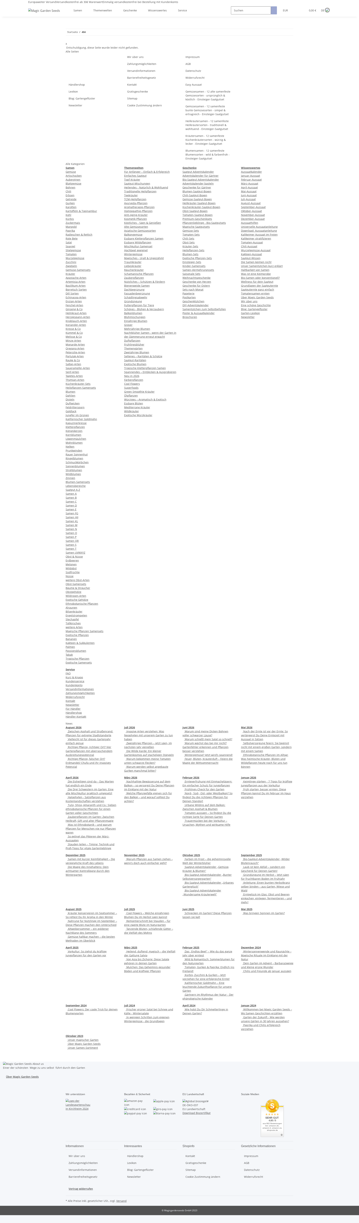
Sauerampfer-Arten (78, 368)
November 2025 (134, 855)
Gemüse (71, 172)
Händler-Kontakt (76, 716)
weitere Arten (74, 627)
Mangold (71, 226)
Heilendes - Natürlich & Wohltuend (146, 187)
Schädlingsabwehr (135, 297)
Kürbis (70, 219)
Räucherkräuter (134, 270)
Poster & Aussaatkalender (198, 313)
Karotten (71, 207)
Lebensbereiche (76, 486)
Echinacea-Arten (76, 297)
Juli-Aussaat (248, 199)
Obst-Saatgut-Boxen (195, 211)
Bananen (71, 639)
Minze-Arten (73, 340)
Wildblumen (73, 474)
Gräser (128, 325)
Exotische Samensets (79, 662)
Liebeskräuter (132, 266)
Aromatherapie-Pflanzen (139, 207)
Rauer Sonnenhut (77, 454)
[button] (296, 10)
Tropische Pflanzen (77, 658)
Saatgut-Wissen (250, 258)
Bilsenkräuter (74, 611)
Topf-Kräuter (132, 179)
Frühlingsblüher (134, 344)
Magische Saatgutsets (196, 226)
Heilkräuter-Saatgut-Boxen (199, 203)
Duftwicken (73, 403)
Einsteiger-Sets (191, 262)
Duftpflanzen (132, 340)
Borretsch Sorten (76, 289)
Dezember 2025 (75, 855)
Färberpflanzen (133, 380)
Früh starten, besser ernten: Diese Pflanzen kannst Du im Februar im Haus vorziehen (266, 793)
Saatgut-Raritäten (135, 360)
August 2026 (74, 727)
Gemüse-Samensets (78, 270)
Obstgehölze (73, 592)
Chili (68, 191)
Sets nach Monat (192, 289)
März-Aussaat (249, 183)
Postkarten (189, 297)
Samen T (71, 548)
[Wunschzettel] (302, 10)
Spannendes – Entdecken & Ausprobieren (150, 372)
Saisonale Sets (191, 274)
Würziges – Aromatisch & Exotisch (145, 399)
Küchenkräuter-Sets (78, 384)
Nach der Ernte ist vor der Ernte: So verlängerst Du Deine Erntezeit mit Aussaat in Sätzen (264, 735)
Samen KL (72, 521)
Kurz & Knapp (74, 677)
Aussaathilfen (249, 223)
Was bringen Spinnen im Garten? (264, 913)
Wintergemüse (133, 254)
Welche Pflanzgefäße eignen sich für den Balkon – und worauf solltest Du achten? (148, 797)
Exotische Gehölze (77, 599)
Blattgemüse (73, 183)
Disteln (70, 399)
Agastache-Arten (76, 278)
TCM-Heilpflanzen (135, 199)
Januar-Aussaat (250, 175)
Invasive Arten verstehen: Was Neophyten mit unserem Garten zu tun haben (148, 735)
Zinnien (70, 478)
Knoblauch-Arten (76, 321)
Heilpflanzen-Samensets (81, 387)
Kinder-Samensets (193, 266)
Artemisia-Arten (75, 281)
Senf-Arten (72, 372)
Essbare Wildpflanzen (137, 242)
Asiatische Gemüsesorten (140, 230)
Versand (121, 1201)
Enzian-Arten (74, 301)
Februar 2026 (190, 777)
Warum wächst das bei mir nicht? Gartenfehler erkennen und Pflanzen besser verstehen (205, 747)
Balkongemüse (133, 234)
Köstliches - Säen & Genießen (142, 223)
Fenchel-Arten (74, 305)
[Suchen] (274, 10)
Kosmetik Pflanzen (135, 219)
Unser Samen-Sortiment (82, 1047)
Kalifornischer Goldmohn (81, 419)
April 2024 (188, 1005)
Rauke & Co (73, 360)
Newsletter (75, 105)
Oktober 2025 (191, 855)
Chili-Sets (188, 238)
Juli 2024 (129, 1005)
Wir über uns (135, 57)
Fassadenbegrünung (137, 293)
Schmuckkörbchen (77, 462)
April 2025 (72, 947)
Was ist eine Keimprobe (256, 274)
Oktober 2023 (74, 1036)
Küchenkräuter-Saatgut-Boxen (201, 207)
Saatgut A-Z (73, 490)
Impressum (192, 57)
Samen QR (72, 541)
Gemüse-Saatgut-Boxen (197, 199)
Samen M (71, 525)
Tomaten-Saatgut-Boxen (197, 215)
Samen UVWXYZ (75, 552)
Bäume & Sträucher (78, 588)
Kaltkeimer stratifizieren (256, 238)
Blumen (70, 391)
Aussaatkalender (251, 172)
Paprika (70, 230)
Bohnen (70, 187)
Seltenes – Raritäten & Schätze (143, 356)
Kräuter (70, 274)
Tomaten (71, 254)
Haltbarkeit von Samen (255, 270)
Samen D (71, 505)
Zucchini (71, 262)
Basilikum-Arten (76, 285)
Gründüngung (133, 301)
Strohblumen (74, 470)
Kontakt (132, 84)
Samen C (71, 501)
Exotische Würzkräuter (138, 415)
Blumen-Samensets (78, 482)
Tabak (69, 654)
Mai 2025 (246, 909)
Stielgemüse (73, 250)
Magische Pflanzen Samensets (84, 631)
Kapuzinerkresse (76, 423)
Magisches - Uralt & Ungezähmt (144, 258)
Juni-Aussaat (249, 195)
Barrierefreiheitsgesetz (141, 77)
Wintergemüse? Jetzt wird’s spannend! (208, 755)
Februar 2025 (190, 947)
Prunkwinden (74, 450)
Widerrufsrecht (195, 77)
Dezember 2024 (251, 947)
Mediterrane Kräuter (137, 407)
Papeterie (188, 293)
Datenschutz (193, 71)
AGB (188, 64)
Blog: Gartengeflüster (82, 98)
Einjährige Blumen (135, 321)
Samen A (71, 493)
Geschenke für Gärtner (196, 187)
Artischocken (74, 175)
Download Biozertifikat (196, 1113)
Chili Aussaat (249, 246)
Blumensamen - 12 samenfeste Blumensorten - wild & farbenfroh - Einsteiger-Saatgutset (207, 154)
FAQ (68, 673)
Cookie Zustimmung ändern (144, 105)
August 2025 (74, 909)
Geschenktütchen (193, 301)
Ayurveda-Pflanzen (136, 203)
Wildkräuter (131, 411)
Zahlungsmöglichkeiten (141, 64)
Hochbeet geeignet (136, 250)
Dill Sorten (72, 293)
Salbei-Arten (73, 364)
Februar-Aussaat (251, 179)
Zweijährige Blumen (136, 352)
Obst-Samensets (76, 584)
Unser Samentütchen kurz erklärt (262, 266)
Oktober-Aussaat (251, 211)
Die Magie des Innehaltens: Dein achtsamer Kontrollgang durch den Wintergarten (88, 871)
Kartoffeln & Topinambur (81, 211)
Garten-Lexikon (250, 313)
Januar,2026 (248, 777)
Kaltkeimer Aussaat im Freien (259, 234)
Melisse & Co (74, 336)
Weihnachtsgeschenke (196, 278)
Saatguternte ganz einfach (257, 289)
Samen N (71, 529)
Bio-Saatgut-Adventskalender (200, 179)
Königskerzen (74, 431)
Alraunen (71, 607)
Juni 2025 (188, 909)
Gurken (70, 203)
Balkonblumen (133, 313)
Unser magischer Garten (83, 1040)
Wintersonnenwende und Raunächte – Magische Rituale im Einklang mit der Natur (266, 955)
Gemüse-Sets (190, 230)
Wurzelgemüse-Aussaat (256, 250)
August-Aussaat (251, 203)
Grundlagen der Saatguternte (259, 285)
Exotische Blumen (135, 364)
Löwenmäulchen (76, 439)
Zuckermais (73, 223)
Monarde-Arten (75, 344)
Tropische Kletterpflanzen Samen (145, 368)
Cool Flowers (132, 384)
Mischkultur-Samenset (138, 246)
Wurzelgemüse (75, 258)
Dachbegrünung (134, 289)
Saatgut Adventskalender (198, 172)
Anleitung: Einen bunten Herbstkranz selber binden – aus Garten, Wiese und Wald (265, 886)
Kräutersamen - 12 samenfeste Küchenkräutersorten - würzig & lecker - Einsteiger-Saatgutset (205, 139)
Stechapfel (72, 619)
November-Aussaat (253, 215)
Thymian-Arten (75, 380)
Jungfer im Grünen (77, 415)
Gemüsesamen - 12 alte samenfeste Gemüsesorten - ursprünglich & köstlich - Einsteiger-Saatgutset (207, 95)
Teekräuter (131, 195)
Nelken (70, 446)
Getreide (71, 199)
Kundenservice (75, 681)
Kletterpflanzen (75, 427)
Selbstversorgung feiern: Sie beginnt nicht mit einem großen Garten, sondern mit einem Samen (266, 747)
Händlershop (77, 84)
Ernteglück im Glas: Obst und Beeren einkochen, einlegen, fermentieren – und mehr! (266, 898)
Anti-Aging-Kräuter (136, 215)
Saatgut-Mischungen (137, 183)
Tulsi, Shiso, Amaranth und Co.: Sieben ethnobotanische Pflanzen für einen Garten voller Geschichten (91, 809)
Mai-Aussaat (249, 191)
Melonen (71, 564)
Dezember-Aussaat (253, 219)
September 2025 (251, 855)
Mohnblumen (74, 442)
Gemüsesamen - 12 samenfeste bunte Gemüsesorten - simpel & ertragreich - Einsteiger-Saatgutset (207, 110)
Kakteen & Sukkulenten (80, 643)
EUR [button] (286, 10)
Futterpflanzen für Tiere (139, 305)
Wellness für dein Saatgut (257, 281)
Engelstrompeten (76, 615)
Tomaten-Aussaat (252, 242)
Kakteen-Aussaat (251, 254)
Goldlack (71, 411)
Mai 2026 (246, 727)
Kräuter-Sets (190, 246)
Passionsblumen (76, 651)
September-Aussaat (253, 207)
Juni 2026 (188, 727)
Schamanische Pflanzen (139, 274)
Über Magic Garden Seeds (257, 297)
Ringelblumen (74, 458)
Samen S (71, 545)
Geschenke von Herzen (196, 281)
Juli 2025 (129, 909)
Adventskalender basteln (198, 183)
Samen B (71, 497)
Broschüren (189, 317)
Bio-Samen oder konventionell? (260, 278)
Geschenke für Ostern (196, 285)
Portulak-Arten (75, 356)
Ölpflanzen (131, 395)
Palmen (70, 647)
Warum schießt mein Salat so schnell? (208, 739)
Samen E (71, 509)
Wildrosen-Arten (76, 596)
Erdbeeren (72, 560)
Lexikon (73, 91)
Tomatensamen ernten (255, 293)
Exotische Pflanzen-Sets (197, 258)
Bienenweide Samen (137, 285)
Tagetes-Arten (74, 376)
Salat (69, 242)
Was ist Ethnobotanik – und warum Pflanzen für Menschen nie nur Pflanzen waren (91, 828)
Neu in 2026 (131, 376)
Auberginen (73, 179)
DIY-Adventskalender (195, 305)
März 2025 (130, 947)
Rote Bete (72, 238)
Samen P (71, 537)
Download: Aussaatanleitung (259, 230)
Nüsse (69, 576)
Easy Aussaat (193, 84)
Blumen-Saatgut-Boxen (196, 191)
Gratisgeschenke (137, 91)
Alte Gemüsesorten (136, 226)
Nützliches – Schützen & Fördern (144, 281)
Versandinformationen (141, 71)
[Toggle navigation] (33, 7)
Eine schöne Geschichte (256, 305)
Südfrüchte (73, 572)
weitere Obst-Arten (78, 580)
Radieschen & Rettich (79, 234)
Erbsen (70, 195)
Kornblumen (73, 435)
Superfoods (131, 387)
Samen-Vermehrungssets (198, 270)
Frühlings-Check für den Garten (204, 789)
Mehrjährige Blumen (137, 329)
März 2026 (130, 777)
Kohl (68, 215)
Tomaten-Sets (191, 234)
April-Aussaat (249, 187)
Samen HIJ (72, 517)
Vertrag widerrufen (81, 1188)
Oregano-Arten (75, 348)
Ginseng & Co (74, 309)
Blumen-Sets (190, 254)
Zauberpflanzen (134, 278)
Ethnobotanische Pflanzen (82, 603)
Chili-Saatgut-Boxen (194, 195)
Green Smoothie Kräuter (139, 391)
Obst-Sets (188, 242)
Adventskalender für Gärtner (200, 175)
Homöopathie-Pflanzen (138, 211)
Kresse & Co (73, 329)
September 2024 (76, 1005)
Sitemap (132, 98)
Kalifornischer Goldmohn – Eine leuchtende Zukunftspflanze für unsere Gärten (207, 986)
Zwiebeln (71, 266)
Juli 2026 (129, 727)
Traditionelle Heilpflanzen (140, 191)
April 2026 (72, 777)
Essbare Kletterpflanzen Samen (143, 238)
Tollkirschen (73, 623)
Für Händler (73, 709)
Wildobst (71, 568)
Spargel (70, 246)
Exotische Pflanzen (77, 635)
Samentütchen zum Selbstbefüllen (204, 309)
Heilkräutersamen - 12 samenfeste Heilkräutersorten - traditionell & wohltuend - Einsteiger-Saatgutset (207, 125)
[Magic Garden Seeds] (44, 14)
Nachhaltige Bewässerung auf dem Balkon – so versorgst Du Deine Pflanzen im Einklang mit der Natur (149, 785)
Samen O (71, 533)
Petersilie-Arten (75, 352)
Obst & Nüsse (74, 556)
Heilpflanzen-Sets (193, 250)
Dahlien (70, 395)
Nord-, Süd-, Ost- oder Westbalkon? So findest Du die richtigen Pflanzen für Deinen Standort (207, 797)
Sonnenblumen (75, 466)
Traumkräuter (133, 262)
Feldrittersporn (75, 407)
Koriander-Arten (76, 325)
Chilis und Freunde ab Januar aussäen (267, 971)
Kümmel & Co (74, 332)
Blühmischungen (134, 317)
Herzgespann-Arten (78, 317)
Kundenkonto (74, 685)
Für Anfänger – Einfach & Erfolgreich (147, 172)
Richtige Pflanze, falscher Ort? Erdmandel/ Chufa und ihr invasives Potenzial (88, 762)
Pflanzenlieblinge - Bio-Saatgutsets (204, 223)
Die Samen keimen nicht (256, 262)
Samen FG (72, 513)
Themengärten (133, 348)
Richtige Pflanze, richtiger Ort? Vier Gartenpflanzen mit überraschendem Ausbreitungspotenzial (89, 751)
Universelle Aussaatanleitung (259, 226)
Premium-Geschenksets (197, 219)
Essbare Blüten (133, 403)
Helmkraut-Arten (76, 313)
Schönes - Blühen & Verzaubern (144, 309)
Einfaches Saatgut (135, 175)
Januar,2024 (248, 1005)
